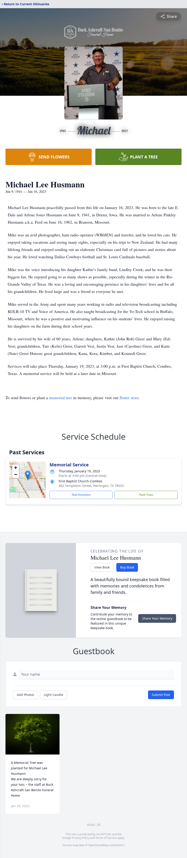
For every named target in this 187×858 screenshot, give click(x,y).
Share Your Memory (157, 618)
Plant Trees (146, 495)
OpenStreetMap (98, 845)
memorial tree (60, 397)
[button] (28, 475)
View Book (102, 567)
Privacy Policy (80, 838)
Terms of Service (106, 838)
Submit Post (161, 695)
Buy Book (127, 567)
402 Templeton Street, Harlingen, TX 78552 (91, 485)
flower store (129, 397)
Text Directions (81, 495)
